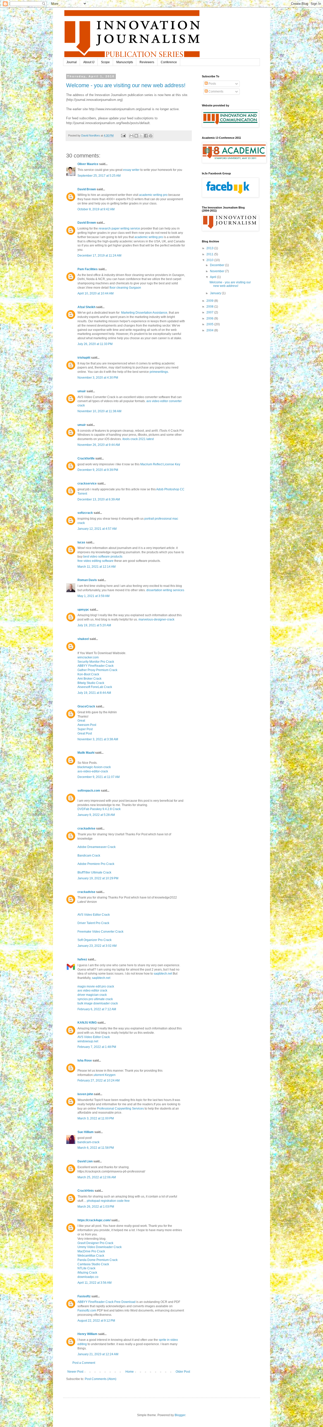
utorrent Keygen (105, 1075)
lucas (81, 542)
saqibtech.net (163, 973)
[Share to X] (141, 135)
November (217, 271)
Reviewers (147, 62)
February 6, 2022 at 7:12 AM (96, 1009)
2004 (210, 330)
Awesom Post (86, 725)
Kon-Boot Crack (88, 674)
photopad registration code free (108, 1201)
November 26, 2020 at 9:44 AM (98, 445)
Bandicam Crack (88, 855)
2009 (210, 301)
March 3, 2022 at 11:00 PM (95, 1118)
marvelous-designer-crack (156, 619)
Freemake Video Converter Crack (100, 931)
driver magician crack (92, 995)
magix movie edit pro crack (95, 986)
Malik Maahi (85, 752)
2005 (210, 324)
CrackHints (85, 1190)
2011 (210, 254)
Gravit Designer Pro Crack (95, 1243)
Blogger (180, 1415)
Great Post (84, 733)
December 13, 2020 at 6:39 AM (98, 499)
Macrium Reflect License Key (160, 464)
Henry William (87, 1334)
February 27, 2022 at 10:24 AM (98, 1080)
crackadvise (86, 828)
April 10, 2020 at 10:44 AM (95, 293)
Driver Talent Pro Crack (93, 923)
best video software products (102, 556)
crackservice (87, 483)
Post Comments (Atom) (100, 1379)
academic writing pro (153, 195)
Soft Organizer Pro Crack (94, 940)
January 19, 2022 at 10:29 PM (97, 878)
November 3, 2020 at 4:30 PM (97, 377)
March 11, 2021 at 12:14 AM (96, 566)
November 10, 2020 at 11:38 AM (99, 411)
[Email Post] (123, 135)
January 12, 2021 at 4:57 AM (97, 529)
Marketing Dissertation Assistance (143, 312)
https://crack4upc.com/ (94, 1220)
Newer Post (75, 1371)
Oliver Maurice (87, 164)
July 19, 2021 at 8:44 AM (94, 693)
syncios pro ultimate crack (95, 999)
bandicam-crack (88, 1142)
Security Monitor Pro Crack (95, 661)
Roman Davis (87, 580)
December (217, 265)
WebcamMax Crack (90, 1255)
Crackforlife (86, 458)
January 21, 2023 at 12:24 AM (97, 1354)
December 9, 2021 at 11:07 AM (98, 777)
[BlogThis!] (136, 135)
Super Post (85, 729)
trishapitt (83, 357)
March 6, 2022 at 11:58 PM (95, 1147)
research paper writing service (119, 228)
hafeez (82, 959)
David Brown (86, 189)
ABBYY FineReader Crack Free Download (106, 1302)
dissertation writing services (165, 590)
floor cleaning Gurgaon (125, 287)
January (216, 293)
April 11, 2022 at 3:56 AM (94, 1282)
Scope (105, 62)
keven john (85, 1094)
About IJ (88, 62)
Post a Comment (83, 1363)
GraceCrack (86, 706)
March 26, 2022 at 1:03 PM (95, 1206)
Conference (169, 62)
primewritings (159, 372)
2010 (210, 260)
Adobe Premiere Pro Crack (95, 864)
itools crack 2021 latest (138, 439)
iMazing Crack (87, 1272)
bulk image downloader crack (97, 1003)
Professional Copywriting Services (120, 1108)
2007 (210, 312)
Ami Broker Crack (89, 678)
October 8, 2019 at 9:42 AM (96, 209)
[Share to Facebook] (145, 135)
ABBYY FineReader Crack (95, 666)
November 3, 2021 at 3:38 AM (97, 739)
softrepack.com (88, 790)
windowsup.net (87, 1041)
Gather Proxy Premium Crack (97, 670)
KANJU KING (87, 1022)
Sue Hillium (85, 1132)
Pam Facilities (87, 269)
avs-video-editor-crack (92, 771)
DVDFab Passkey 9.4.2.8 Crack (99, 809)
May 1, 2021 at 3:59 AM (93, 596)
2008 (210, 306)
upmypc (83, 609)
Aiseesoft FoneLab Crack (94, 687)
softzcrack (85, 513)
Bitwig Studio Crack (90, 683)
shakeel (83, 639)
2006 (210, 318)
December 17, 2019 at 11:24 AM (99, 255)
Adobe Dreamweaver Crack (96, 847)
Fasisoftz (84, 1296)
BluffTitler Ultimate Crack (94, 872)
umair (81, 391)
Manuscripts (124, 62)
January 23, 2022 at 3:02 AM (97, 946)
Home (129, 1371)
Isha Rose (84, 1060)
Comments (215, 91)
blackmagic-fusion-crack (94, 767)
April (213, 277)
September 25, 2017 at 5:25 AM (99, 175)
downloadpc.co (87, 1277)
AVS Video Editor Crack (93, 914)
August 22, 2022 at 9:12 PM (96, 1320)
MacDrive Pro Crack (91, 1251)
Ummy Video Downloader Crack (99, 1247)
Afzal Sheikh (86, 307)
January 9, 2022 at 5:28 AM (96, 815)
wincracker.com (88, 657)
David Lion (85, 1161)
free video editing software (95, 561)
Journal (71, 62)
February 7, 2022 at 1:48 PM (96, 1047)
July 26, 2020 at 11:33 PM (95, 344)
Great (81, 720)
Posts (212, 83)
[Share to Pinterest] (150, 135)
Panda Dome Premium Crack (97, 1260)
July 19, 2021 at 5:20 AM (94, 625)
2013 (210, 248)
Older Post (183, 1371)
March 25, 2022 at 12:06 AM (96, 1177)
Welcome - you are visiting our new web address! (125, 85)
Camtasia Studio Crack (93, 1264)
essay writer (131, 170)
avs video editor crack (92, 990)
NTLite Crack (86, 1268)
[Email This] (131, 135)
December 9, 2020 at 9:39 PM (97, 470)
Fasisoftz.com (86, 1310)
